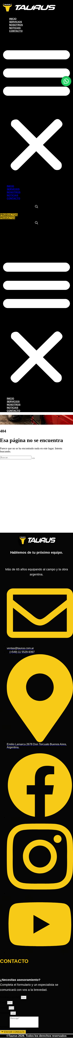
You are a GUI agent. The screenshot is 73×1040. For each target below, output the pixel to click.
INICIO (12, 18)
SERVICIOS (15, 21)
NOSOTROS (16, 24)
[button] (36, 108)
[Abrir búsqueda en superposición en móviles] (36, 206)
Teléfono (5, 1012)
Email (3, 1002)
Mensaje (5, 1026)
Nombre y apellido (10, 997)
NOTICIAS (15, 28)
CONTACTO (16, 31)
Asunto (4, 1007)
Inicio (3, 420)
